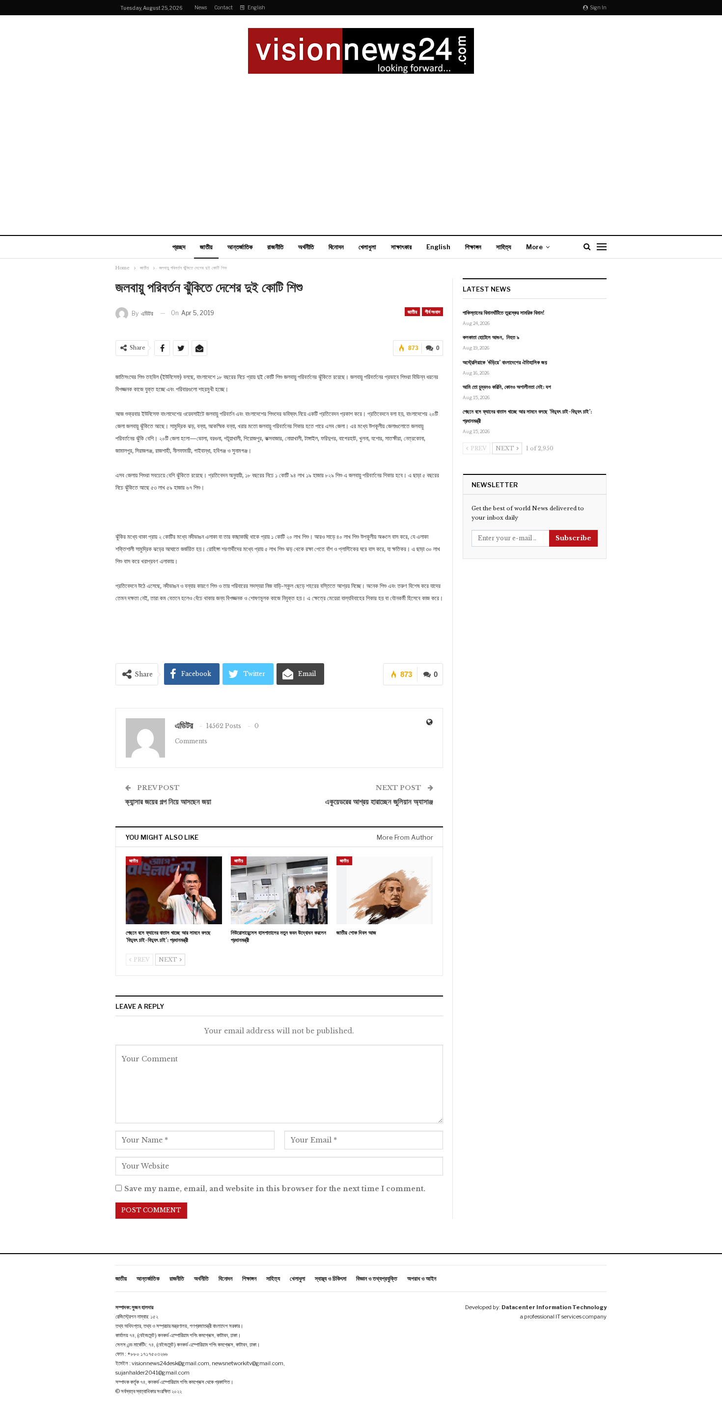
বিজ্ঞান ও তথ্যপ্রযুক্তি (376, 1278)
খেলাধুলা (367, 247)
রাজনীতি (275, 247)
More (534, 247)
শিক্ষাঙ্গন (473, 247)
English (256, 7)
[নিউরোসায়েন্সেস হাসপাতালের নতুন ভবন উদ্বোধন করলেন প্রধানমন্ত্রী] (279, 890)
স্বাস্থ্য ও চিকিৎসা (330, 1278)
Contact (223, 7)
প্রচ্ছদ (178, 247)
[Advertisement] (361, 147)
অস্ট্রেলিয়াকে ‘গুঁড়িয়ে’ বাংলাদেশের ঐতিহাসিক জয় (505, 362)
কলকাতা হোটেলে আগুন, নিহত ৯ (491, 337)
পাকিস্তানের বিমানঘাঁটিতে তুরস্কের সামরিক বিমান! (504, 312)
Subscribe (573, 538)
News (200, 7)
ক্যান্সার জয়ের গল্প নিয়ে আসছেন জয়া (168, 801)
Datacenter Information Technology (554, 1307)
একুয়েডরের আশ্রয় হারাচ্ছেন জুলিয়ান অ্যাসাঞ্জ (379, 801)
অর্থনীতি (306, 247)
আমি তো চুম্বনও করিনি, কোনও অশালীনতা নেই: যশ (507, 386)
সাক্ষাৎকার (401, 247)
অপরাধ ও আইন (421, 1278)
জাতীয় (206, 247)
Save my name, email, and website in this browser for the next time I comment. (274, 1188)
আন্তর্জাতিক (239, 247)
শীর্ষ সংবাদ (432, 312)
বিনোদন (336, 247)
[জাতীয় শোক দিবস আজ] (384, 890)
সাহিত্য (503, 247)
